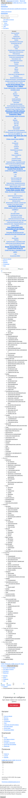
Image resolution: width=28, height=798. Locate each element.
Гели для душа (12, 602)
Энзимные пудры (16, 160)
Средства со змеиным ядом (15, 400)
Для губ (16, 125)
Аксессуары (15, 238)
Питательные (11, 367)
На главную (14, 705)
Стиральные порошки (14, 649)
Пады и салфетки (16, 155)
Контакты (6, 28)
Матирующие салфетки (14, 516)
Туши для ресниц (12, 523)
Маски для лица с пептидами (16, 298)
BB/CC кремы (16, 127)
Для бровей (16, 128)
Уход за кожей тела (16, 178)
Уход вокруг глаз (16, 59)
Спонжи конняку (16, 158)
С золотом (11, 346)
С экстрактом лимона (14, 583)
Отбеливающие (12, 302)
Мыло (16, 151)
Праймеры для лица (13, 508)
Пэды (16, 48)
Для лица (16, 122)
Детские (10, 632)
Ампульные (11, 355)
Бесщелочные (12, 472)
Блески (10, 534)
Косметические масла (16, 77)
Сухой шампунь (16, 99)
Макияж (15, 120)
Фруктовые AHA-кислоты (16, 52)
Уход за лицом (15, 33)
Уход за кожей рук (16, 181)
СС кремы (10, 540)
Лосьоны (16, 62)
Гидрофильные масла (16, 60)
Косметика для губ (16, 43)
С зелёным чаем (12, 315)
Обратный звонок (6, 3)
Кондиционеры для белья (15, 647)
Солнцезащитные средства (16, 65)
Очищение (15, 143)
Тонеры (16, 45)
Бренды (5, 21)
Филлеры (16, 76)
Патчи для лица (12, 317)
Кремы (16, 40)
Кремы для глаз (16, 38)
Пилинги (16, 146)
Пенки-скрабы (12, 570)
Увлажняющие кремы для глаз (16, 363)
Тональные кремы (13, 511)
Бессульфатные (12, 463)
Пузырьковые (12, 324)
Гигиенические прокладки (16, 199)
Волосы (15, 94)
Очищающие (11, 556)
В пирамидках (12, 580)
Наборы (16, 240)
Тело (15, 176)
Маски (16, 35)
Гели (16, 67)
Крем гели (10, 389)
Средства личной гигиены (15, 195)
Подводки (10, 522)
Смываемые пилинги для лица (16, 577)
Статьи (6, 755)
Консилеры (11, 515)
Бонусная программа (13, 1)
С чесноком (11, 468)
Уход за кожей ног (16, 179)
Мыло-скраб (11, 587)
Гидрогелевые (12, 320)
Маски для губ (12, 412)
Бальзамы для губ (13, 410)
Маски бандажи (12, 327)
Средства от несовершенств (16, 74)
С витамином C (12, 307)
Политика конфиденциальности (11, 782)
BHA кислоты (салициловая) (16, 55)
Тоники (16, 64)
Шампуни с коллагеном (14, 473)
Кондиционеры (16, 100)
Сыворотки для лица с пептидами (17, 343)
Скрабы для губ (12, 413)
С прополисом (12, 633)
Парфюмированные (13, 601)
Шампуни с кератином (14, 465)
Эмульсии (16, 47)
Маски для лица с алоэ (14, 286)
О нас (5, 737)
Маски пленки (12, 326)
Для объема (11, 479)
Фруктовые (11, 573)
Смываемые (11, 310)
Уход (16, 97)
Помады (10, 530)
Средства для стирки (16, 215)
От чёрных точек (12, 305)
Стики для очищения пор (16, 57)
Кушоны (10, 542)
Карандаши (11, 525)
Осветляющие (12, 382)
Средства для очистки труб (15, 652)
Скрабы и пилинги (13, 613)
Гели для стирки (12, 645)
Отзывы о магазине (9, 743)
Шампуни (16, 95)
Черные (10, 284)
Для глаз (16, 123)
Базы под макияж (13, 509)
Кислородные (11, 300)
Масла (9, 496)
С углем (10, 637)
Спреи (16, 71)
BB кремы (10, 539)
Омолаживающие (13, 336)
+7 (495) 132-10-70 (15, 664)
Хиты (5, 23)
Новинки (5, 25)
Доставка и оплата (8, 669)
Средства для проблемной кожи (17, 393)
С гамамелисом (12, 418)
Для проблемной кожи (14, 276)
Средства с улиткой (13, 398)
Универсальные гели (14, 606)
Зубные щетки (16, 201)
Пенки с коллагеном (13, 564)
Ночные (10, 322)
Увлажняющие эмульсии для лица (17, 425)
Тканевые (10, 319)
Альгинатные (11, 312)
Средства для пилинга (14, 394)
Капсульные (11, 386)
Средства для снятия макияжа (16, 130)
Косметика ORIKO (15, 256)
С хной (9, 480)
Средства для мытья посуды (16, 218)
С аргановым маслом (14, 470)
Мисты (16, 69)
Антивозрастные (12, 288)
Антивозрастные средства (15, 396)
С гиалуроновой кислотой (15, 357)
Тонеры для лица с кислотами (16, 417)
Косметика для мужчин (14, 405)
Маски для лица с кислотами (16, 279)
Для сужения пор (12, 303)
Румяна (10, 518)
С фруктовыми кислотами (15, 341)
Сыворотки (16, 36)
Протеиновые (12, 291)
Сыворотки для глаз (13, 372)
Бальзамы (16, 102)
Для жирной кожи (13, 420)
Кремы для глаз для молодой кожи (17, 360)
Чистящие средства (16, 217)
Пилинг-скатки (12, 575)
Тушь (9, 549)
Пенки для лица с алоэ (14, 566)
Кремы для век (12, 365)
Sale (4, 26)
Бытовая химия (15, 213)
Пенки (16, 145)
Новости (6, 754)
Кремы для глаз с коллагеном (16, 362)
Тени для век (11, 527)
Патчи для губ (12, 408)
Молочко (10, 614)
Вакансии (22, 1)
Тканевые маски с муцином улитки (17, 277)
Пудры (9, 513)
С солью (10, 635)
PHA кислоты (16, 53)
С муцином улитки (13, 314)
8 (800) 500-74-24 (17, 3)
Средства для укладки (16, 104)
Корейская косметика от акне (16, 50)
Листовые (10, 332)
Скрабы (16, 148)
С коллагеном (11, 290)
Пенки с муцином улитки (15, 568)
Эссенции (16, 72)
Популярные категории (16, 41)
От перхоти (11, 461)
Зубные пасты (16, 197)
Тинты (9, 535)
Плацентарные (12, 387)
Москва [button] (3, 1)
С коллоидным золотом (14, 293)
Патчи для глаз (12, 308)
